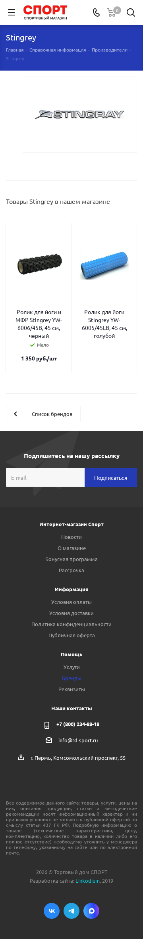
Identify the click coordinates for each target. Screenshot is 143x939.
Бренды (71, 678)
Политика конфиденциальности (71, 624)
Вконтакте (52, 911)
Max (91, 911)
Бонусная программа (71, 559)
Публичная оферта (71, 635)
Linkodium (87, 880)
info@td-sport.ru (78, 740)
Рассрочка (71, 570)
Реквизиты (71, 689)
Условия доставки (71, 612)
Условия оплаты (71, 601)
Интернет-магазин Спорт (71, 524)
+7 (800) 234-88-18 (77, 724)
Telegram (71, 911)
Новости (71, 536)
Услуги (72, 666)
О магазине (72, 547)
